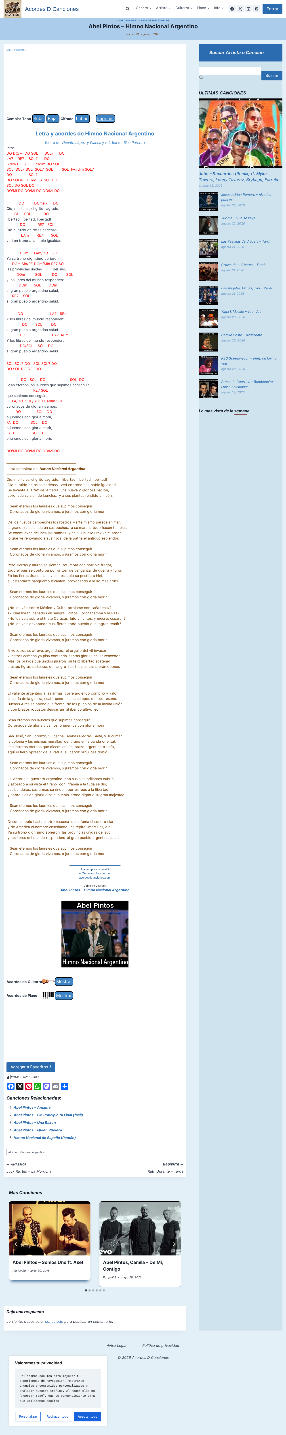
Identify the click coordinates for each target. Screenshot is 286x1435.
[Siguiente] (173, 1244)
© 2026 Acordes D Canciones (143, 1357)
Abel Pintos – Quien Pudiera (38, 1130)
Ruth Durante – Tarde (165, 1168)
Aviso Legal (116, 1345)
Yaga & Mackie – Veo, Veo (241, 311)
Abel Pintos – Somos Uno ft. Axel (48, 1262)
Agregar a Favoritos (31, 1067)
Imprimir (105, 118)
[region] (58, 1391)
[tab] (86, 1290)
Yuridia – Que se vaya (238, 218)
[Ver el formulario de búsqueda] (128, 9)
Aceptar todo (87, 1416)
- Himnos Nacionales (154, 20)
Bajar (53, 118)
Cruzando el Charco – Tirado (244, 265)
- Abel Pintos (126, 20)
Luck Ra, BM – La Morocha (28, 1168)
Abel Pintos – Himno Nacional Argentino (95, 890)
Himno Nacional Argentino (26, 1152)
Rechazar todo (57, 1416)
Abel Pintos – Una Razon (35, 1122)
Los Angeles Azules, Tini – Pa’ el (246, 288)
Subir (39, 118)
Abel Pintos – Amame (32, 1107)
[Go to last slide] (16, 1244)
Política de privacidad (160, 1345)
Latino (82, 118)
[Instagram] (248, 8)
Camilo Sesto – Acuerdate (241, 335)
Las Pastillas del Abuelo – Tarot (245, 241)
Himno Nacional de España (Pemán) (45, 1137)
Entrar (272, 8)
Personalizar (28, 1416)
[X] (240, 8)
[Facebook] (232, 8)
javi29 (135, 34)
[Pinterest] (256, 8)
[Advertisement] (94, 83)
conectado (54, 1321)
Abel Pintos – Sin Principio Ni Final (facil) (48, 1115)
